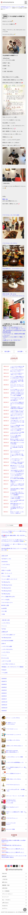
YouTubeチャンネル (6, 558)
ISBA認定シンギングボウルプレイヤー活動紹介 (13, 666)
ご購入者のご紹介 (6, 620)
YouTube (4, 628)
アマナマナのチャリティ (7, 602)
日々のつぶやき (5, 658)
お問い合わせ (5, 902)
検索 (20, 525)
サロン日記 (4, 611)
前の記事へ (8, 351)
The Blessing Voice (6, 587)
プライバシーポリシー (7, 893)
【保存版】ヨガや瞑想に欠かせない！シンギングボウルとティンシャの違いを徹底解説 (17, 394)
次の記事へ (20, 351)
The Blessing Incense (7, 585)
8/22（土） (5, 199)
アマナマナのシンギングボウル (10, 243)
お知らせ (4, 643)
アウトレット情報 (6, 576)
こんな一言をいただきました (8, 664)
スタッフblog (5, 342)
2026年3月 (4, 693)
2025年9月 (4, 710)
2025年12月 (4, 702)
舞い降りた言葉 (5, 605)
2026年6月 (4, 684)
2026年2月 (4, 696)
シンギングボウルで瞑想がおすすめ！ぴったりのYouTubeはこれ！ (17, 403)
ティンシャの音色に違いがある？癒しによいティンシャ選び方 (17, 455)
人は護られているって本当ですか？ (12, 340)
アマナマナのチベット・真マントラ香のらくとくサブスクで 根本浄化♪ (14, 545)
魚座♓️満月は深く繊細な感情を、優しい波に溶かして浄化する (14, 536)
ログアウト (4, 908)
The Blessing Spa (6, 593)
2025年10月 (4, 707)
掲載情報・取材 (5, 885)
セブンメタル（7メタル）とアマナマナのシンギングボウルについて (17, 386)
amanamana (5, 561)
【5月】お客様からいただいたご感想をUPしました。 (13, 848)
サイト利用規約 (5, 891)
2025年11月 (4, 704)
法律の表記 (4, 888)
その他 (3, 614)
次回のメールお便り (6, 570)
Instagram (4, 669)
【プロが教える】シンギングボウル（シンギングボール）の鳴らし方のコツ (17, 422)
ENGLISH (4, 873)
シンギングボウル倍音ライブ (9, 344)
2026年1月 (4, 699)
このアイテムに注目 (6, 661)
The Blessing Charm (6, 590)
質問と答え (4, 882)
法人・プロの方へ (6, 899)
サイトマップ (5, 896)
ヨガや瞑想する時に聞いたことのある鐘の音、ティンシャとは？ (17, 508)
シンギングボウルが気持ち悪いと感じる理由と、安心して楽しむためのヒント (17, 381)
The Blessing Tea (6, 582)
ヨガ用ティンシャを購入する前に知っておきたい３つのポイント (17, 485)
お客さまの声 (5, 555)
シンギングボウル (6, 564)
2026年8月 (4, 678)
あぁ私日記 (4, 608)
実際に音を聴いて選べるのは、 (10, 294)
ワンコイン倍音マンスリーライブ (9, 579)
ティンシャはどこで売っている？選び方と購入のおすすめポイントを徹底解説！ (17, 493)
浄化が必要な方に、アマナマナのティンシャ (13, 268)
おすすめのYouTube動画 (7, 640)
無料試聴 (4, 876)
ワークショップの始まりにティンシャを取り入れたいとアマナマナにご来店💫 (14, 532)
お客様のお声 (5, 631)
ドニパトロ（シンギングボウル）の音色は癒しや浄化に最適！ (16, 447)
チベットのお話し (6, 599)
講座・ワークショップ (7, 573)
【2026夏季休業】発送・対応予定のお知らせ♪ (12, 845)
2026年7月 (4, 681)
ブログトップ (12, 342)
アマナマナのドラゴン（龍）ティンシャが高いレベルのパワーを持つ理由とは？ (17, 399)
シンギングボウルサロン (7, 649)
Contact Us (5, 905)
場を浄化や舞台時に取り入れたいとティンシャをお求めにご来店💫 (14, 549)
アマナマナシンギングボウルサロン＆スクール (13, 295)
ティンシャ (4, 567)
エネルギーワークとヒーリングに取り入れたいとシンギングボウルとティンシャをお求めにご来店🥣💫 (14, 540)
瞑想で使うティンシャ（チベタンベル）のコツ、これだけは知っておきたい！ (17, 467)
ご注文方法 (4, 879)
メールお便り (5, 672)
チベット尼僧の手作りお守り (8, 596)
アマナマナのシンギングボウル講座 (11, 215)
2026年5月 (4, 687)
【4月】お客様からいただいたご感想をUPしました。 (13, 852)
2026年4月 (4, 690)
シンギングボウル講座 (7, 646)
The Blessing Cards (6, 637)
